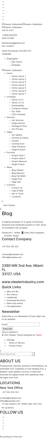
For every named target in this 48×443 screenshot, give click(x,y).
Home (9, 73)
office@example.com (12, 257)
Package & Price (19, 126)
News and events (15, 303)
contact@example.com (12, 254)
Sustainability (18, 105)
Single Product (18, 149)
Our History (12, 294)
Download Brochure (16, 300)
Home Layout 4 (19, 85)
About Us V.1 (17, 99)
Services (11, 117)
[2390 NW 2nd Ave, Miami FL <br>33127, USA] (2, 262)
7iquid (38, 335)
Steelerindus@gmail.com (13, 43)
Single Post (17, 179)
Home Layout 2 (19, 79)
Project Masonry (19, 161)
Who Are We (12, 291)
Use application (14, 306)
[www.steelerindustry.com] (2, 278)
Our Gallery (17, 135)
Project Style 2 (18, 158)
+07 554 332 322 (10, 246)
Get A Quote (9, 205)
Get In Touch (18, 193)
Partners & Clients (20, 138)
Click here (23, 332)
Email (4, 324)
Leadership (12, 297)
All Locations (8, 407)
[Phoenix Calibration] (12, 24)
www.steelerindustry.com (23, 282)
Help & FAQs (17, 190)
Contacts (11, 185)
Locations (16, 196)
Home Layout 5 (19, 88)
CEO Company (18, 114)
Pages (9, 132)
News (9, 167)
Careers (15, 141)
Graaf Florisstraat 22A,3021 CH (16, 51)
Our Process (17, 129)
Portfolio (11, 152)
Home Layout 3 (19, 82)
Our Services (18, 120)
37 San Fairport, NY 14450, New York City (22, 404)
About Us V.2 (18, 102)
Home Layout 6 (19, 91)
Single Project (18, 164)
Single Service (18, 123)
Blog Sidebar (18, 170)
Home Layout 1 (19, 76)
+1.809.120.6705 (9, 35)
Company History (20, 108)
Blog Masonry (18, 173)
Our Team (16, 111)
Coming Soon (18, 143)
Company (11, 96)
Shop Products (18, 146)
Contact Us (17, 188)
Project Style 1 (18, 155)
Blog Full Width (19, 176)
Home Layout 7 (19, 94)
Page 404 (16, 182)
